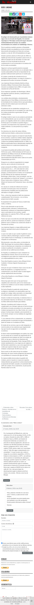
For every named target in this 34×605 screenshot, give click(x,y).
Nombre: (3, 518)
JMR (9, 10)
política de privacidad (14, 547)
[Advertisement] (17, 386)
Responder (6, 480)
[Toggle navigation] (30, 2)
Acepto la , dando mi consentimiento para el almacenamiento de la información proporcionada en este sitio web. (15, 549)
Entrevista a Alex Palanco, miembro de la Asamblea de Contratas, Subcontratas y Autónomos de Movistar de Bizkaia (9, 413)
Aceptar (17, 603)
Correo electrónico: (7, 523)
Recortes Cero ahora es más (26, 408)
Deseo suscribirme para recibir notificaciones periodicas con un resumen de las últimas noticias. (17, 544)
